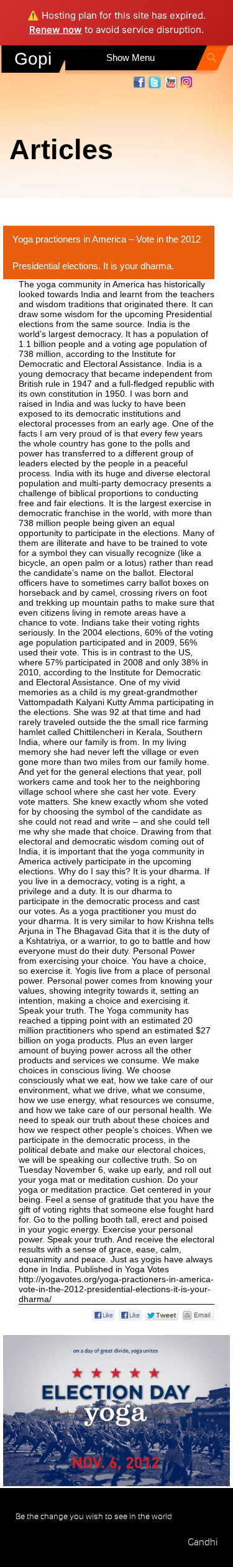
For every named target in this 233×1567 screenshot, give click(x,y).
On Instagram (186, 82)
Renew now (55, 29)
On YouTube (171, 82)
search (212, 60)
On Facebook (139, 82)
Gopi (33, 58)
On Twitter (154, 82)
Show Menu (130, 57)
